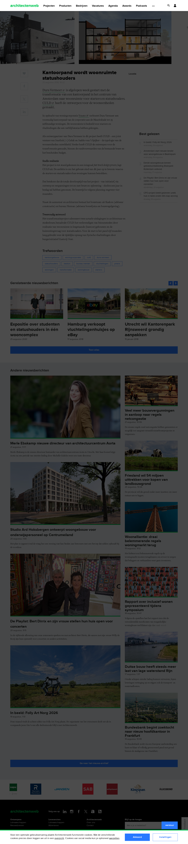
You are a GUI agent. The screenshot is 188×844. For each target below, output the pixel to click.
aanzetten (114, 838)
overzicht (59, 838)
